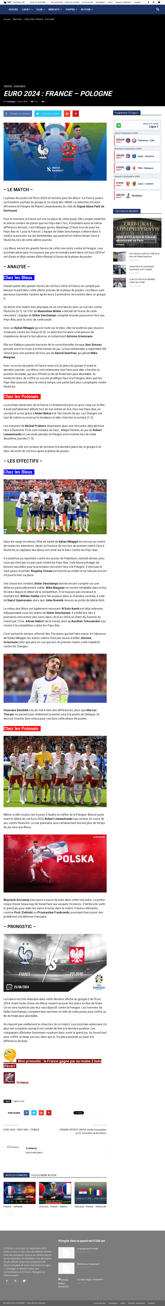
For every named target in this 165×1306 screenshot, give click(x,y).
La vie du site (87, 2)
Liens (110, 2)
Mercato (54, 9)
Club (39, 9)
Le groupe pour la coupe (87, 1249)
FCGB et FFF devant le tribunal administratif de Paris (135, 238)
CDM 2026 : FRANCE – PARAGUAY (90, 1206)
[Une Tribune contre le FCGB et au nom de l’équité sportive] (119, 257)
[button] (157, 9)
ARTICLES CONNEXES (16, 1175)
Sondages (100, 2)
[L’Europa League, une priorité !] (66, 1283)
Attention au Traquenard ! (88, 1264)
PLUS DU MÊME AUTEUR (43, 1175)
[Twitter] (159, 2)
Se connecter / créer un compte (65, 2)
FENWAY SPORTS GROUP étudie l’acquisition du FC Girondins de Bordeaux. (83, 1131)
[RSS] (153, 2)
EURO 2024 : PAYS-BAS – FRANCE (22, 1129)
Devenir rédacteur (123, 2)
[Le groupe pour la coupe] (66, 1252)
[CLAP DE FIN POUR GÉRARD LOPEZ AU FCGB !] (119, 282)
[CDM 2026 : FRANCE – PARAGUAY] (91, 1193)
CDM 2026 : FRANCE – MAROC (53, 1206)
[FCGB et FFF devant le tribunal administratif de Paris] (137, 233)
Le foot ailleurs (19, 86)
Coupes (70, 9)
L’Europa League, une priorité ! (90, 1279)
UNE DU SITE (18, 1101)
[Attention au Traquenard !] (66, 1268)
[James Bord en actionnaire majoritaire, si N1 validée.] (119, 269)
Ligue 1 (26, 9)
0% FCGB (85, 9)
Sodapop (11, 101)
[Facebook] (148, 2)
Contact (137, 2)
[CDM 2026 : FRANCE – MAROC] (55, 1193)
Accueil (13, 9)
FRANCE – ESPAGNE (13, 1206)
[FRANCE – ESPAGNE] (20, 1193)
